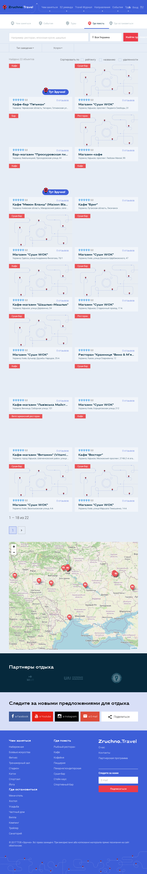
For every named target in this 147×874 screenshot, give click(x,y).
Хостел (13, 801)
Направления (102, 7)
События (117, 7)
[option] (30, 678)
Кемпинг (14, 822)
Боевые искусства (19, 752)
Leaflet (134, 647)
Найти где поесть (132, 37)
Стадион (14, 768)
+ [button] (14, 546)
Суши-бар (59, 773)
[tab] (21, 23)
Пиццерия (59, 763)
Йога (12, 784)
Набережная (16, 746)
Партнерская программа (113, 758)
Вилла (12, 817)
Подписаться (118, 788)
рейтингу (90, 59)
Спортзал (14, 779)
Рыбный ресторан (64, 746)
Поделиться (121, 716)
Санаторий (15, 833)
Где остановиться (23, 789)
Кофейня (59, 757)
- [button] (14, 552)
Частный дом (17, 812)
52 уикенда (66, 7)
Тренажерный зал (19, 763)
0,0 (26, 99)
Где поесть (62, 740)
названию (109, 59)
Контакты (104, 752)
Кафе (57, 752)
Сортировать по (69, 59)
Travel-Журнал (83, 7)
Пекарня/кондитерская (67, 768)
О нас (102, 747)
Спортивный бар (64, 784)
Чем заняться (20, 740)
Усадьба (14, 806)
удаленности (130, 59)
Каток (12, 773)
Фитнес (13, 757)
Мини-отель (16, 795)
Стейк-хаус (60, 779)
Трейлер (13, 828)
